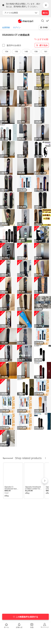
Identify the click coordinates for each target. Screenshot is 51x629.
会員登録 (6, 27)
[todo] (47, 20)
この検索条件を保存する (27, 616)
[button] (42, 21)
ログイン (17, 27)
